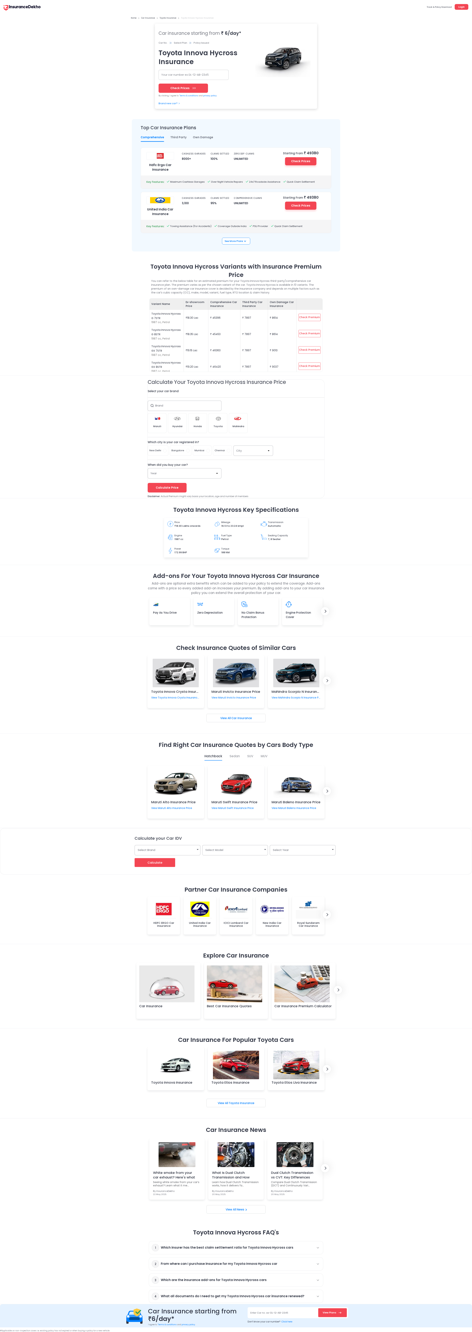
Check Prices (300, 161)
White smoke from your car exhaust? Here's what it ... (174, 1175)
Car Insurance (241, 718)
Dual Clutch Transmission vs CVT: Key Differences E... (292, 1175)
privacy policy (210, 95)
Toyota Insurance (241, 1103)
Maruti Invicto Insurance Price (235, 691)
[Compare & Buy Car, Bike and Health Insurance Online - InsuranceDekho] (22, 8)
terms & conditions (188, 95)
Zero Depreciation (210, 613)
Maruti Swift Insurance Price (234, 802)
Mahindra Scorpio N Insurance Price (301, 691)
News (240, 1209)
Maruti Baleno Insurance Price (296, 802)
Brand (159, 405)
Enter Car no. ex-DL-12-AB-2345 (269, 1313)
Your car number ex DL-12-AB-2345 (185, 75)
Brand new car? (168, 103)
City (239, 451)
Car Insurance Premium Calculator (303, 1006)
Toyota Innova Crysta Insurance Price (182, 691)
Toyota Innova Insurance (171, 1082)
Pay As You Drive (165, 613)
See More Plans (234, 241)
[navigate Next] (325, 611)
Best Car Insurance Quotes (229, 1006)
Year (153, 473)
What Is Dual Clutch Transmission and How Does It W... (231, 1175)
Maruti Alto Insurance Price (173, 802)
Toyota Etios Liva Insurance (294, 1082)
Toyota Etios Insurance (230, 1082)
